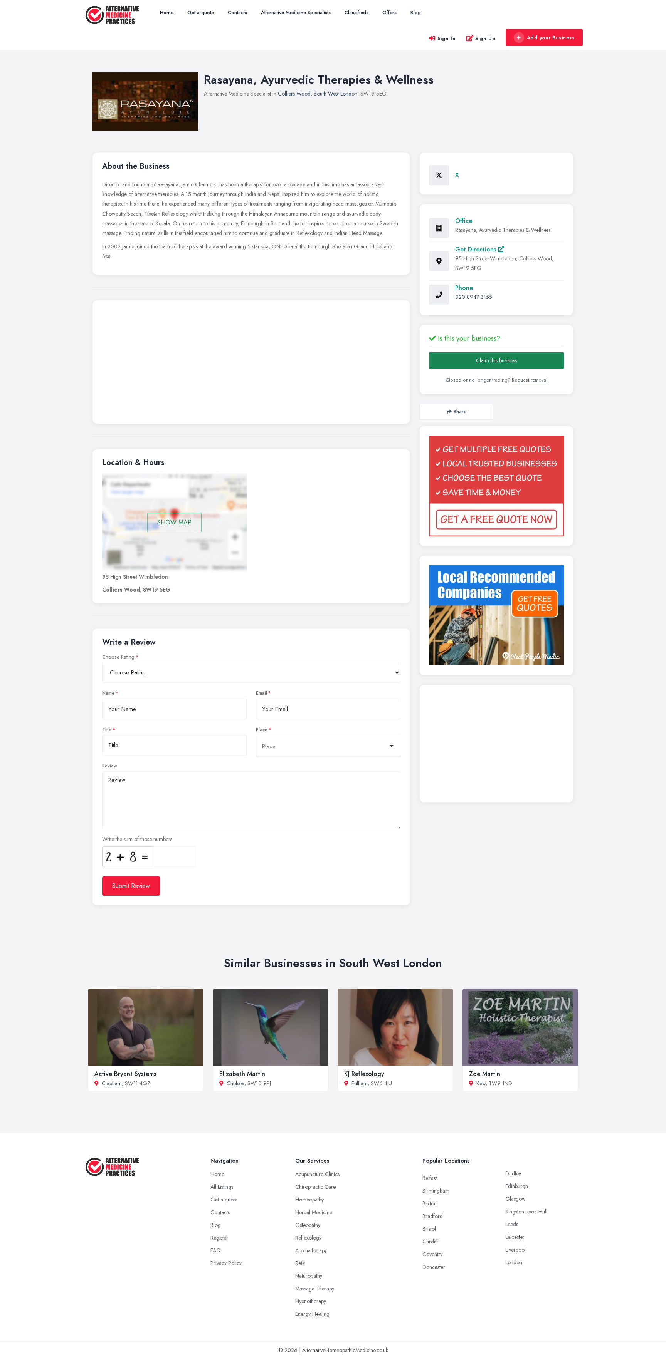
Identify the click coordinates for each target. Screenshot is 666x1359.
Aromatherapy (311, 1250)
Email (261, 693)
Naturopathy (308, 1276)
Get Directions (476, 249)
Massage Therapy (314, 1288)
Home (166, 12)
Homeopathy (309, 1199)
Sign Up (485, 38)
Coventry (432, 1254)
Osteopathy (307, 1225)
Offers (389, 12)
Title (106, 729)
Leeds (511, 1224)
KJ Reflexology (364, 1073)
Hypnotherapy (310, 1301)
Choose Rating (118, 657)
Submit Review (131, 885)
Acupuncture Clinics (317, 1174)
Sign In (446, 38)
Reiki (300, 1263)
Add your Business (551, 37)
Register (219, 1238)
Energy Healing (312, 1314)
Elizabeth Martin (242, 1073)
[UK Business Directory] (496, 615)
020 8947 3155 (473, 297)
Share (460, 411)
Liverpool (515, 1249)
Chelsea (235, 1083)
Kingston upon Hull (526, 1211)
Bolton (429, 1203)
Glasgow (515, 1199)
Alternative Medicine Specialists (296, 12)
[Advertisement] (251, 364)
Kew (481, 1083)
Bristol (429, 1229)
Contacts (237, 12)
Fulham (360, 1083)
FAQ (215, 1250)
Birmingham (435, 1191)
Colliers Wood (294, 93)
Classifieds (356, 12)
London (513, 1262)
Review (109, 765)
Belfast (429, 1178)
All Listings (221, 1187)
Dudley (513, 1173)
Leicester (515, 1237)
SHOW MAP (174, 522)
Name (108, 693)
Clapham (112, 1083)
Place (261, 729)
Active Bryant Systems (125, 1073)
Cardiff (430, 1241)
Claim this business (496, 360)
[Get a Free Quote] (496, 486)
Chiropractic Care (315, 1187)
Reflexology (308, 1238)
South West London (335, 93)
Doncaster (433, 1267)
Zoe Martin (484, 1073)
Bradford (432, 1216)
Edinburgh (516, 1186)
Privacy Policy (226, 1263)
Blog (415, 12)
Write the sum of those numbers (137, 839)
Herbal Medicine (313, 1212)
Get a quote (200, 12)
